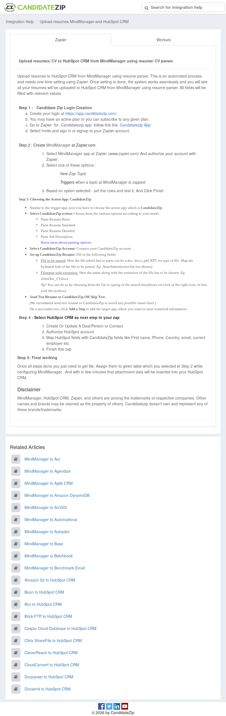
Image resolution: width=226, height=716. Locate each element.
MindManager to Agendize (48, 471)
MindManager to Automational (51, 519)
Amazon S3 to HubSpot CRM (50, 580)
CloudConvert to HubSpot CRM (52, 664)
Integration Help (20, 21)
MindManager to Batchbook (49, 555)
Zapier (60, 39)
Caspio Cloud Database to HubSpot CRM (60, 628)
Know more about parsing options (66, 242)
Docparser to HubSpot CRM (49, 676)
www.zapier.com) (124, 153)
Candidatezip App (136, 125)
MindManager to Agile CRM (49, 483)
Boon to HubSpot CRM (44, 592)
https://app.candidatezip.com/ (91, 113)
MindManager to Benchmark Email (55, 568)
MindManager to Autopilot (47, 531)
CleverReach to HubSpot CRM (51, 652)
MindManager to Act (42, 459)
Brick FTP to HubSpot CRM (48, 616)
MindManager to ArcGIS (46, 507)
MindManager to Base (44, 543)
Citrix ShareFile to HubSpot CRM (53, 640)
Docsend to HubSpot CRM (48, 689)
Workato (164, 39)
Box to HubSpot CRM (43, 604)
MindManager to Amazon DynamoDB (57, 495)
